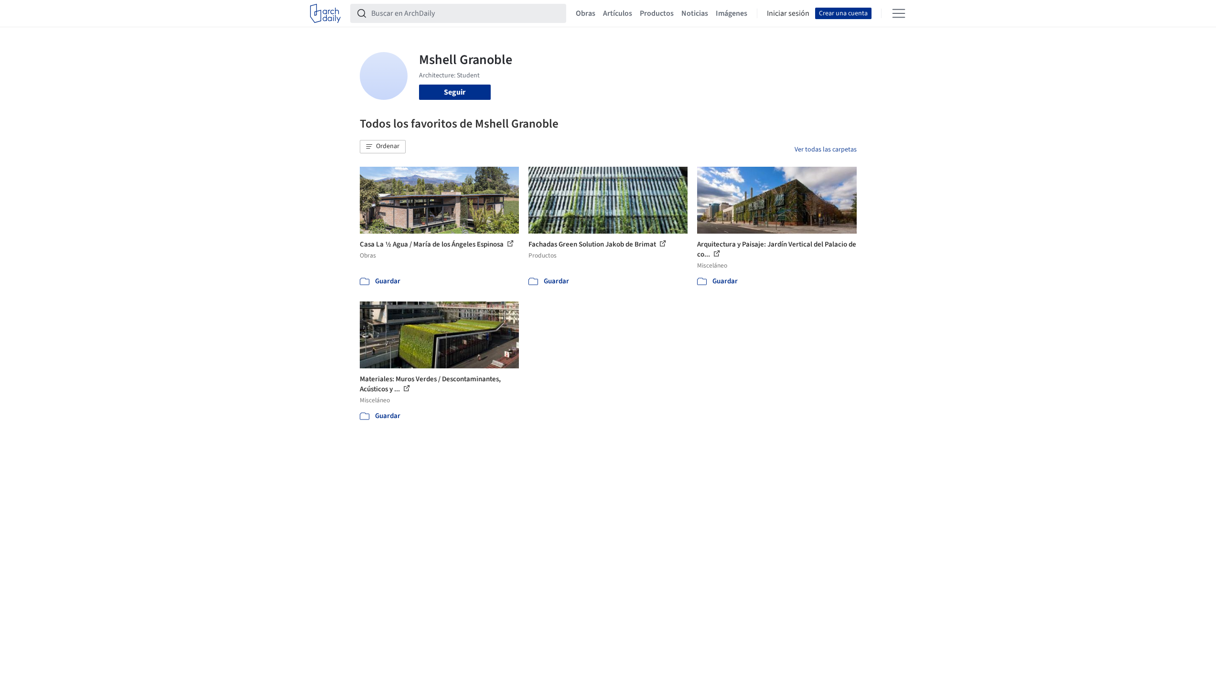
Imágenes (731, 13)
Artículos (617, 13)
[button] (383, 146)
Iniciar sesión (788, 13)
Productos (657, 13)
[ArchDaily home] (325, 13)
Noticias (694, 13)
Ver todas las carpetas (826, 149)
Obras (585, 13)
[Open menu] (898, 13)
